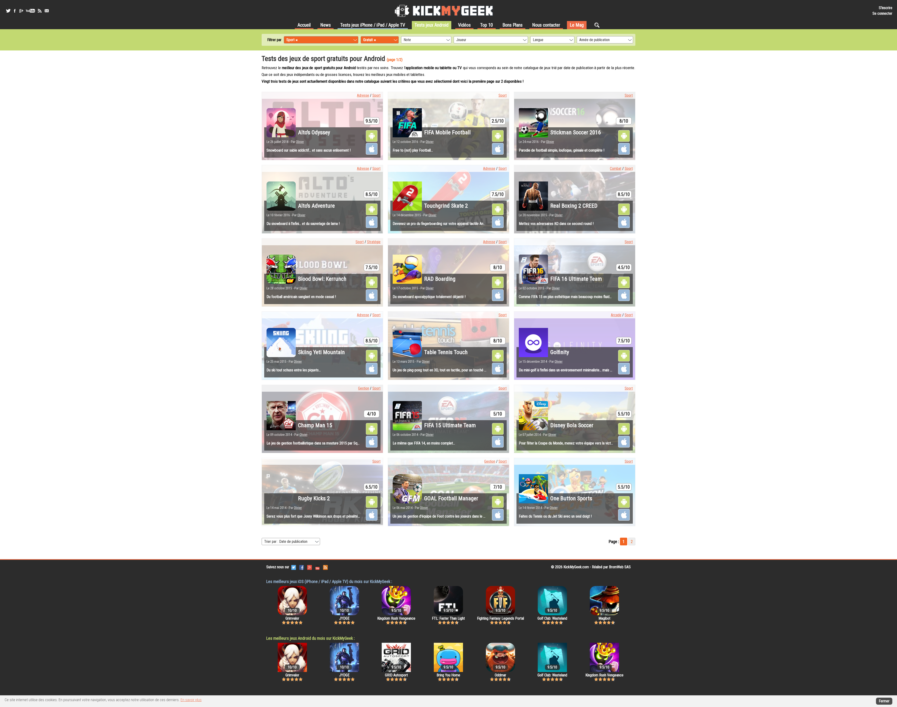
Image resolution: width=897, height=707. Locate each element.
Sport (376, 95)
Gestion (363, 388)
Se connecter (882, 13)
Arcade (616, 315)
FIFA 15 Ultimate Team (450, 425)
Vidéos (464, 25)
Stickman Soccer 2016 (575, 132)
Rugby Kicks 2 (314, 498)
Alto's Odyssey (314, 132)
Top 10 (486, 25)
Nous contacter (546, 25)
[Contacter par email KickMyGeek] (46, 10)
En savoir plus (191, 700)
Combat (615, 168)
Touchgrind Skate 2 (446, 206)
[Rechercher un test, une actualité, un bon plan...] (598, 25)
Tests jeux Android (431, 25)
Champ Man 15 (315, 425)
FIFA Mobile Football (447, 132)
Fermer (884, 701)
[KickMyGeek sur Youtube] (30, 10)
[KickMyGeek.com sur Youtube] (317, 567)
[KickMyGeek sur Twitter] (8, 10)
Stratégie (374, 242)
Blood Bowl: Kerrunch (322, 279)
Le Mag (577, 25)
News (325, 25)
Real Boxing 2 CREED (574, 206)
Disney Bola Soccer (571, 425)
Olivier (300, 142)
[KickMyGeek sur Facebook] (15, 10)
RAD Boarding (440, 279)
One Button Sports (571, 498)
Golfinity (559, 352)
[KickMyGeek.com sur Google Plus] (309, 567)
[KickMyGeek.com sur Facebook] (301, 567)
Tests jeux (372, 25)
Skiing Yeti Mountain (321, 352)
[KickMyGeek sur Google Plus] (21, 10)
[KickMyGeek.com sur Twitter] (293, 567)
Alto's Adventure (316, 206)
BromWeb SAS (620, 567)
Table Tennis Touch (446, 352)
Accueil (304, 25)
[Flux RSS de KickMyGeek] (39, 10)
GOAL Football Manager (451, 498)
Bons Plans (512, 25)
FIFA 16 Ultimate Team (576, 279)
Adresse (363, 95)
